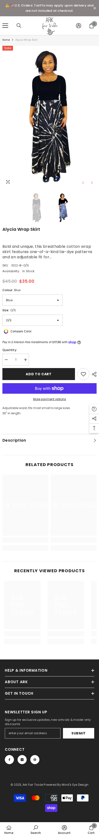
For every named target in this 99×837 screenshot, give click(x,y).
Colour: (11, 290)
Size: (9, 310)
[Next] (92, 183)
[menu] (5, 26)
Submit (78, 733)
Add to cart (39, 374)
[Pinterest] (34, 759)
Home (6, 40)
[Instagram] (22, 759)
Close (95, 8)
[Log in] (78, 26)
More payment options (49, 399)
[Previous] (83, 183)
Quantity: (9, 350)
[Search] (19, 26)
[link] (25, 540)
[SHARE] (93, 374)
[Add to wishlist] (83, 374)
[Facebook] (9, 759)
